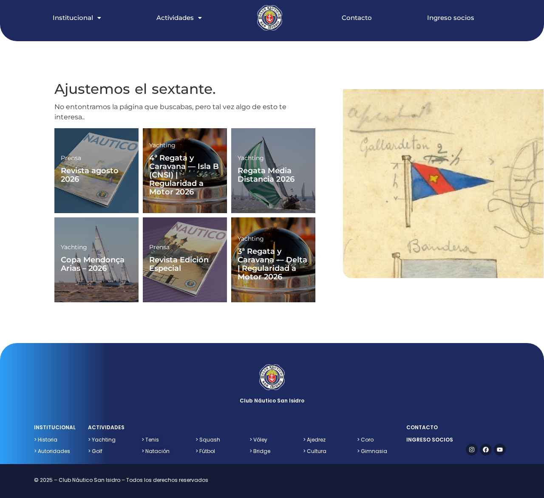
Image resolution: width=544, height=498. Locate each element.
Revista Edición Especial (179, 264)
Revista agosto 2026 (90, 175)
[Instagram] (472, 450)
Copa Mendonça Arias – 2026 (93, 264)
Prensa (71, 158)
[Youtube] (500, 450)
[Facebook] (486, 450)
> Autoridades (52, 451)
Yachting (162, 145)
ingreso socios (429, 439)
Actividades (175, 18)
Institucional (73, 18)
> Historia (45, 439)
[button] (85, 9)
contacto (422, 427)
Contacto (357, 18)
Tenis (150, 439)
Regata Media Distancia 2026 (266, 175)
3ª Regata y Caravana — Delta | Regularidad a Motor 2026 (272, 264)
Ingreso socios (450, 18)
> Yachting (102, 439)
